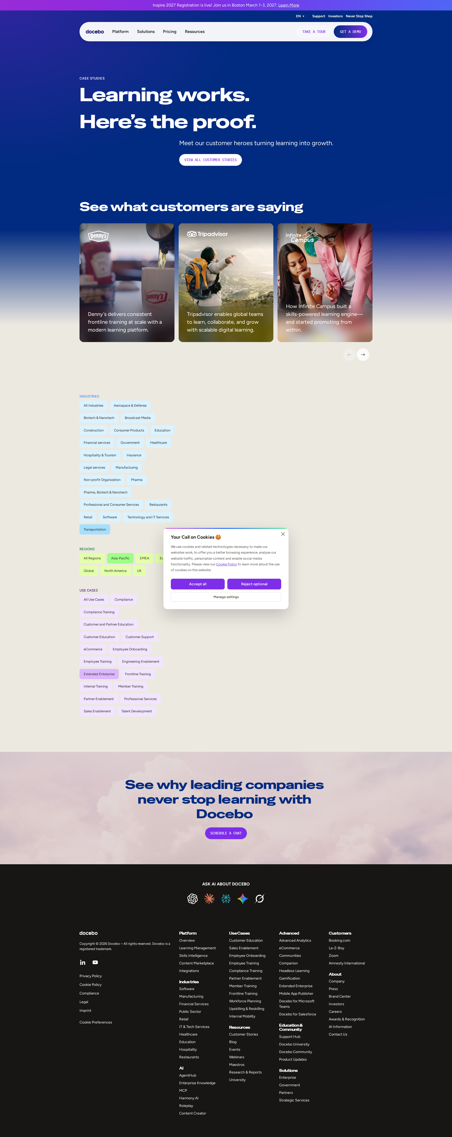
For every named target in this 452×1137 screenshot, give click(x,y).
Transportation (95, 529)
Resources (195, 31)
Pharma (137, 480)
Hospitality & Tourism (100, 455)
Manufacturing (127, 467)
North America (115, 571)
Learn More (288, 5)
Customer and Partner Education (108, 624)
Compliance (124, 599)
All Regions (92, 558)
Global (89, 571)
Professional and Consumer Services (111, 505)
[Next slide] (363, 354)
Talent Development (136, 711)
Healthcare (158, 443)
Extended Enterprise (99, 674)
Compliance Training (99, 612)
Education (162, 430)
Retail (88, 517)
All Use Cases (94, 599)
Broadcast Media (138, 418)
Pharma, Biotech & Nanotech (105, 492)
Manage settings (226, 597)
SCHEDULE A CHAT (226, 833)
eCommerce (93, 649)
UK (139, 571)
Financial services (97, 443)
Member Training (130, 686)
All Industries (93, 405)
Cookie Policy (226, 564)
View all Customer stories (210, 159)
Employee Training (98, 661)
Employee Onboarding (130, 649)
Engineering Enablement (140, 661)
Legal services (94, 467)
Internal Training (96, 686)
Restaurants (158, 505)
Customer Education (99, 637)
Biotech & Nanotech (99, 418)
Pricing (170, 31)
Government (130, 443)
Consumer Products (129, 430)
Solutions (146, 31)
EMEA (144, 558)
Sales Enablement (97, 711)
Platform (120, 31)
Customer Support (140, 637)
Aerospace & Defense (130, 405)
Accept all (197, 584)
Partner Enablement (99, 699)
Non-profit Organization (102, 480)
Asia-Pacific (120, 558)
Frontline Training (138, 674)
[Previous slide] (349, 354)
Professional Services (140, 699)
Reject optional (254, 584)
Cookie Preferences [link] (96, 1022)
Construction (94, 430)
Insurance (134, 455)
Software (110, 517)
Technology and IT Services (148, 517)
